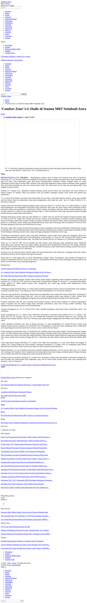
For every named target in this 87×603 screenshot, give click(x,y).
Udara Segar (51, 365)
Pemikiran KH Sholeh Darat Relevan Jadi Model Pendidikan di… (23, 462)
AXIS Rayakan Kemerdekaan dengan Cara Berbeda (18, 269)
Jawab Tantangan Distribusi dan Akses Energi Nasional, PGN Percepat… (25, 545)
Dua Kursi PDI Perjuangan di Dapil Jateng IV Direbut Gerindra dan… (24, 466)
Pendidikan (9, 23)
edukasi (12, 365)
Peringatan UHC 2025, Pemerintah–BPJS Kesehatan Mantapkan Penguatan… (27, 480)
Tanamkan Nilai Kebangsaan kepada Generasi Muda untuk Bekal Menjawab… (27, 469)
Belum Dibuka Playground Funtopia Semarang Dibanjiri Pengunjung (24, 448)
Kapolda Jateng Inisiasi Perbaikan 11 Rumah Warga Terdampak (22, 541)
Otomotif (8, 25)
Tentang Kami (10, 53)
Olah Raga (8, 21)
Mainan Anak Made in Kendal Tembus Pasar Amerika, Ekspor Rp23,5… (25, 459)
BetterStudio (16, 565)
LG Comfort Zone (24, 365)
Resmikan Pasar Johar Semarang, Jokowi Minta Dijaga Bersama (22, 484)
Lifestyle (8, 32)
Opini (7, 34)
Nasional (8, 17)
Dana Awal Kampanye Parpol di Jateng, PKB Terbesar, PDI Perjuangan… (26, 437)
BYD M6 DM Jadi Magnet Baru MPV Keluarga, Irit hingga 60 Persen (24, 276)
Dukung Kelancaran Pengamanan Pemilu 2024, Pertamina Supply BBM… (26, 534)
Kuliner (7, 38)
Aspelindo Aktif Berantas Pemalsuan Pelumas (16, 392)
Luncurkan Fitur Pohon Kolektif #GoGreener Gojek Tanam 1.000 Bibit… (26, 548)
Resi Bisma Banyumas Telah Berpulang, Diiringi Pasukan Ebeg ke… (24, 441)
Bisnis (7, 13)
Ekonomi (8, 11)
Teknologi (8, 27)
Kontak (7, 47)
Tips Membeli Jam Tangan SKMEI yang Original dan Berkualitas (23, 451)
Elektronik (8, 28)
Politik (7, 15)
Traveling (8, 36)
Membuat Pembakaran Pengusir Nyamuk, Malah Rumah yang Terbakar (25, 530)
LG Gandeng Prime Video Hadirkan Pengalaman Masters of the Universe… (26, 272)
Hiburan (8, 30)
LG (16, 365)
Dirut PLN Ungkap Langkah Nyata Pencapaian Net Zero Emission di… (25, 487)
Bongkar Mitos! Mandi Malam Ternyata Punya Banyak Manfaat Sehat (24, 512)
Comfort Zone (5, 365)
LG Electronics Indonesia (38, 365)
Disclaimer (8, 45)
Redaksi (8, 51)
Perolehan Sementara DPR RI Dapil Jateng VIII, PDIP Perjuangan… (24, 477)
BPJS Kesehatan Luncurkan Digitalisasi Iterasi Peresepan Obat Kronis (24, 455)
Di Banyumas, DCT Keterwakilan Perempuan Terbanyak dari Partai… (24, 444)
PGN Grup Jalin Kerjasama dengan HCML (15, 527)
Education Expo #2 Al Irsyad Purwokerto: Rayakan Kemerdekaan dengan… (26, 473)
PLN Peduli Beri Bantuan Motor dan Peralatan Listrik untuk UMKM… (25, 519)
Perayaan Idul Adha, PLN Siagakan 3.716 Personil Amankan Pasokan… (25, 516)
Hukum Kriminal (11, 19)
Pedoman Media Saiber (13, 49)
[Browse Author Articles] (5, 376)
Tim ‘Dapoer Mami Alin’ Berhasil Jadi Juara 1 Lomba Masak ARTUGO (25, 385)
